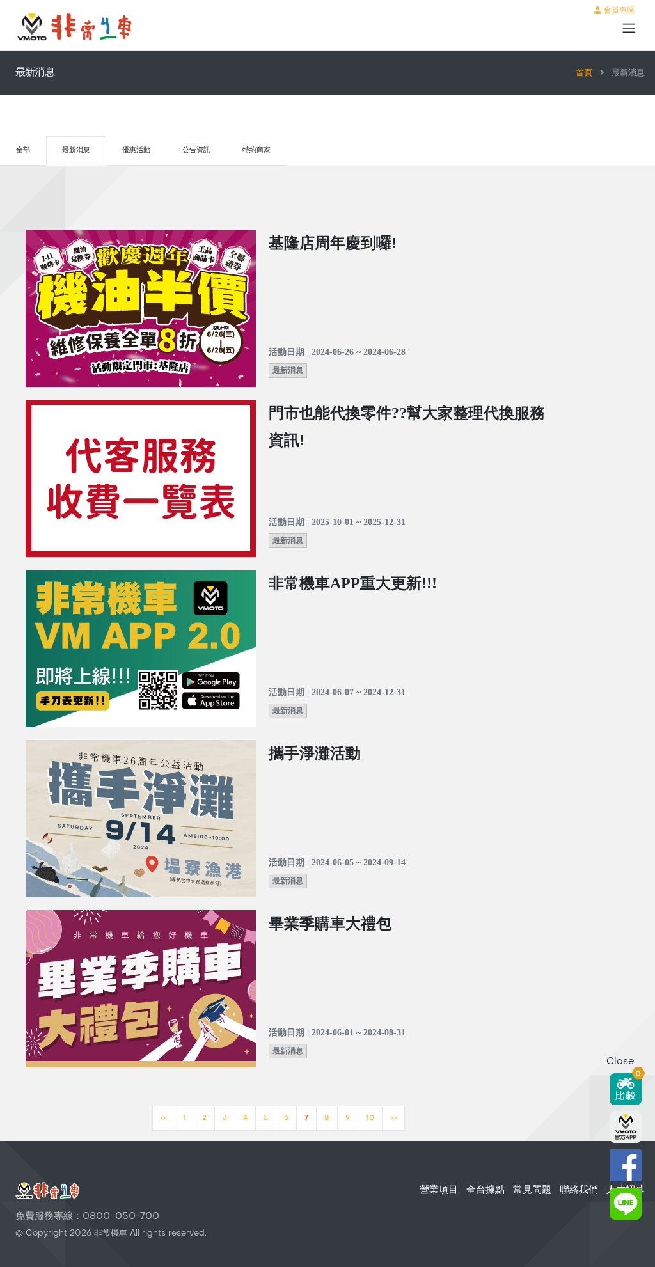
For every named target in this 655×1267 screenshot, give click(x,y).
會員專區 (618, 11)
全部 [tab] (23, 150)
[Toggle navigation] (629, 28)
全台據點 (485, 1190)
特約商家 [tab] (256, 150)
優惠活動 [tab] (136, 150)
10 (370, 1118)
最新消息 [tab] (76, 150)
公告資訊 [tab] (196, 150)
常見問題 (532, 1190)
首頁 (584, 73)
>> (393, 1118)
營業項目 (439, 1190)
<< (164, 1118)
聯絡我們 (579, 1190)
